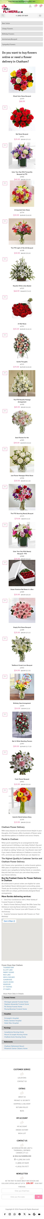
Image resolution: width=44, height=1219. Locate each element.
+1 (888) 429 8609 (22, 16)
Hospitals (7, 1014)
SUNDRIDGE (7, 979)
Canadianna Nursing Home (14, 1032)
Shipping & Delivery (22, 1104)
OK (39, 1197)
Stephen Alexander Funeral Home (16, 1004)
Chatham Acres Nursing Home (15, 1037)
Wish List (22, 1133)
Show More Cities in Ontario (13, 994)
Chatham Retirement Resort (14, 1046)
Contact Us (22, 1081)
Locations (22, 1078)
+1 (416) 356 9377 (22, 1166)
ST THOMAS (7, 987)
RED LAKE (7, 975)
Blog (22, 1111)
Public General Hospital (12, 1020)
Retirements (8, 1042)
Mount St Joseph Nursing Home (15, 1034)
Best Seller (6, 23)
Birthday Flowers (8, 34)
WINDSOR (7, 984)
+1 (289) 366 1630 (23, 1159)
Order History (22, 1130)
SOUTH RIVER (8, 982)
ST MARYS (7, 989)
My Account (22, 1126)
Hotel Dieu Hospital (11, 1023)
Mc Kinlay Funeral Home (13, 1006)
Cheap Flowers (7, 29)
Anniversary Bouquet (9, 39)
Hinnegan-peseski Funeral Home (16, 1002)
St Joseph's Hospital (11, 1018)
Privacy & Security (22, 1100)
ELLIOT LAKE (8, 970)
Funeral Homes (9, 997)
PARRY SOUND (8, 972)
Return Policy (22, 1107)
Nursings (7, 1028)
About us (22, 1097)
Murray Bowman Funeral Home (15, 1009)
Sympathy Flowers (8, 44)
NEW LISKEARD (9, 977)
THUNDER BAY (8, 967)
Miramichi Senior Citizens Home (15, 1048)
